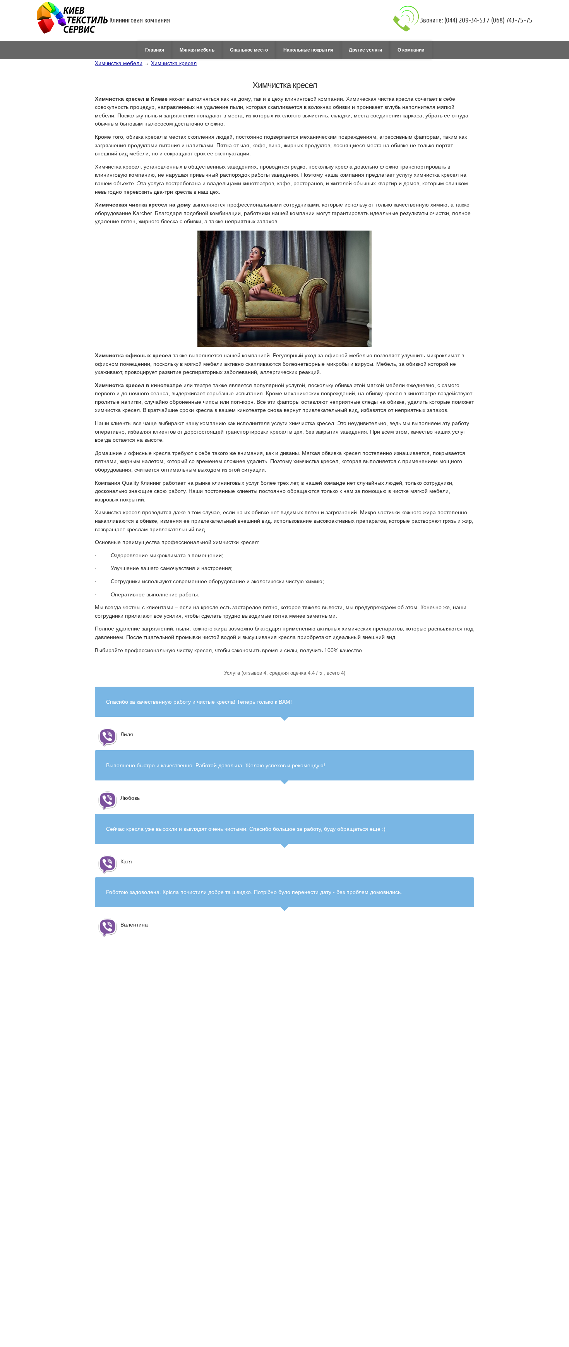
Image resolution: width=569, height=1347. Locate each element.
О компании (411, 50)
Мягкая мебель (197, 50)
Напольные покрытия (308, 50)
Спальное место (249, 50)
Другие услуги (365, 50)
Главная (154, 50)
